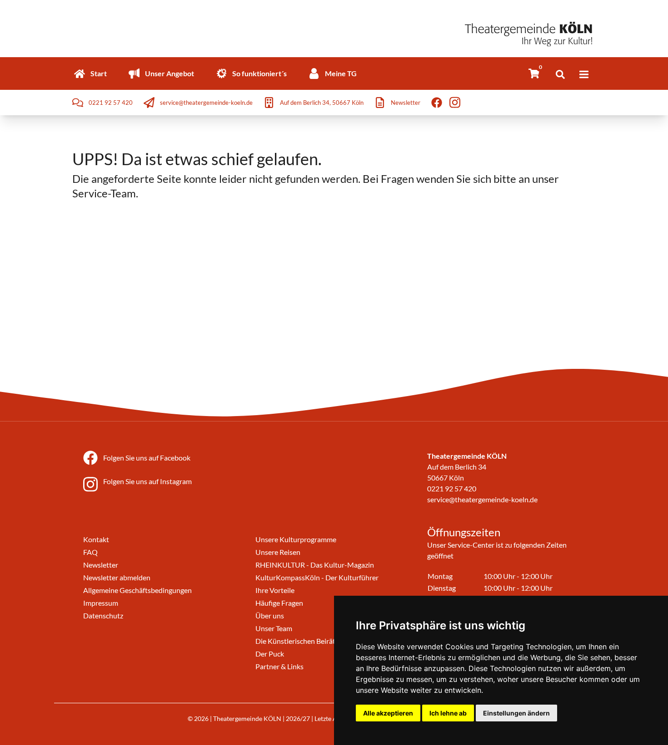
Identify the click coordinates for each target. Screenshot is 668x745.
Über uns (269, 615)
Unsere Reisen (277, 552)
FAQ (90, 552)
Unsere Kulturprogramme (295, 539)
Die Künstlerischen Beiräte (297, 641)
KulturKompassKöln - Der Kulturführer (317, 577)
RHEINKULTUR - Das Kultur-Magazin (314, 564)
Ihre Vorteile (274, 590)
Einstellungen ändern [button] (516, 713)
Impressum (100, 602)
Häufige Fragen (279, 602)
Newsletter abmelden (116, 577)
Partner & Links (279, 666)
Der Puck (269, 653)
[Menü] (584, 74)
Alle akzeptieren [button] (388, 713)
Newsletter (100, 564)
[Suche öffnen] (560, 74)
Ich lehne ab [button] (448, 713)
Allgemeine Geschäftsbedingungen (137, 590)
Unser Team (273, 628)
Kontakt (96, 539)
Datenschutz (103, 615)
